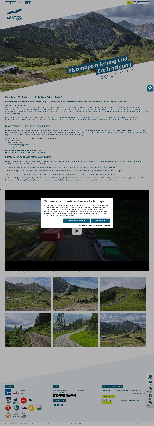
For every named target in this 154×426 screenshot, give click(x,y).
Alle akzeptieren (100, 220)
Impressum (106, 226)
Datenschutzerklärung (95, 226)
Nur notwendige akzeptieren (77, 220)
